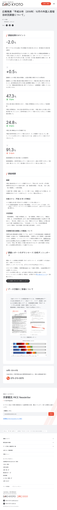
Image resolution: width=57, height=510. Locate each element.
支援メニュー (6, 454)
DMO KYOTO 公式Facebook (12, 500)
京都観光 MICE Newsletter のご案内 (12, 419)
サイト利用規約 (6, 486)
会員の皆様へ (6, 467)
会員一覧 (5, 470)
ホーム (5, 431)
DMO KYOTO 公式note (11, 503)
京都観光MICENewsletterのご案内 (10, 461)
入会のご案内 (46, 3)
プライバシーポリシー (16, 486)
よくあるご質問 (6, 478)
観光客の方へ (6, 472)
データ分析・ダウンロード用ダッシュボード (17, 281)
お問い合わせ (6, 481)
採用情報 (5, 475)
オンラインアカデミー (8, 458)
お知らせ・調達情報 (8, 450)
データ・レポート (11, 431)
